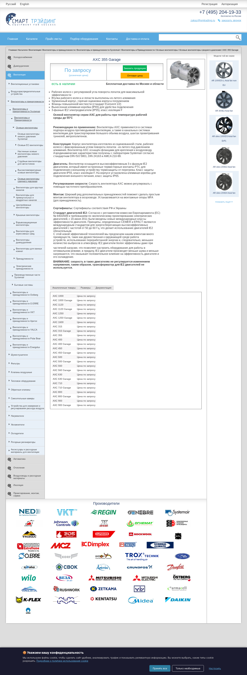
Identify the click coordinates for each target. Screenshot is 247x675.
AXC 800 (57, 392)
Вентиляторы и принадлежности (27, 101)
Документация (103, 287)
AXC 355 (57, 335)
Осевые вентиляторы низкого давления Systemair (28, 136)
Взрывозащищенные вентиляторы (26, 223)
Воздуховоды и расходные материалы (27, 477)
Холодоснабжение (22, 57)
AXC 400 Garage (62, 344)
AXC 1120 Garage (62, 309)
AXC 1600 (58, 322)
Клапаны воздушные (21, 372)
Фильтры (15, 363)
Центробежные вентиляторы (23, 206)
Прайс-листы (54, 38)
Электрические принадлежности (24, 267)
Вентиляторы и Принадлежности (23, 118)
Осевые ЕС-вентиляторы (30, 145)
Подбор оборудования (84, 38)
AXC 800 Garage (62, 396)
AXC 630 (57, 374)
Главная (13, 38)
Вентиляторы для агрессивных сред (25, 232)
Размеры (86, 287)
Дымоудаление (21, 66)
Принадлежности (24, 258)
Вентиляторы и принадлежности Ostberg (25, 293)
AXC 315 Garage (62, 331)
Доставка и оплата (137, 38)
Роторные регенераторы (23, 442)
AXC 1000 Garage (62, 300)
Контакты (112, 38)
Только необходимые (188, 668)
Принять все (160, 668)
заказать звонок (231, 20)
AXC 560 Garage (62, 370)
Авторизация (229, 4)
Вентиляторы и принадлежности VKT (24, 311)
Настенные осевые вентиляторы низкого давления (28, 154)
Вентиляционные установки (25, 84)
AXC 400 (57, 339)
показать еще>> (224, 201)
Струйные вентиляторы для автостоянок (29, 162)
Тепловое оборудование (23, 381)
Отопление (19, 467)
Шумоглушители (19, 355)
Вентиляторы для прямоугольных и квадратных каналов (26, 197)
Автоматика (19, 459)
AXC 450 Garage (62, 352)
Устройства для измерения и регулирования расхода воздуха (27, 407)
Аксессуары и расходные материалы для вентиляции (25, 450)
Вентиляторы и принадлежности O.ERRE (26, 302)
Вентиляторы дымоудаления (23, 241)
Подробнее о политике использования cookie (62, 660)
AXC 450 (57, 348)
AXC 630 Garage (62, 379)
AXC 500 (57, 357)
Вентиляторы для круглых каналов (29, 188)
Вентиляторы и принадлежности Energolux (26, 346)
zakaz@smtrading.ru (203, 20)
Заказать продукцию (135, 68)
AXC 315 (57, 326)
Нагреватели (17, 416)
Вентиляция (19, 74)
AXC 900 (57, 400)
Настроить (215, 668)
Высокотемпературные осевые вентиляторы (29, 171)
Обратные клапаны (20, 389)
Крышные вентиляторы (27, 215)
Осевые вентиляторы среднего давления (28, 180)
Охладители (17, 433)
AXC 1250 (58, 313)
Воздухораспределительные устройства (25, 92)
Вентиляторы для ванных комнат (29, 249)
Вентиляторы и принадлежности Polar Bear (26, 337)
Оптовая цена (135, 75)
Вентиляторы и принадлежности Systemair (26, 110)
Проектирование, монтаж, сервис (26, 494)
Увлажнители (17, 424)
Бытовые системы (23, 285)
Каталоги (31, 38)
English (24, 4)
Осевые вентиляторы (27, 127)
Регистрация (209, 4)
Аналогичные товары (64, 287)
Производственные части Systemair (27, 276)
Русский (11, 4)
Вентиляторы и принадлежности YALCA (25, 328)
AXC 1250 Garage (62, 317)
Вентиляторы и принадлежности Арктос (25, 319)
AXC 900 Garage (62, 405)
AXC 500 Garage (62, 361)
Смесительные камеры (22, 398)
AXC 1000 (58, 296)
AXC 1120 (58, 304)
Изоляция (18, 485)
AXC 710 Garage (62, 387)
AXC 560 (57, 365)
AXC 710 (57, 383)
